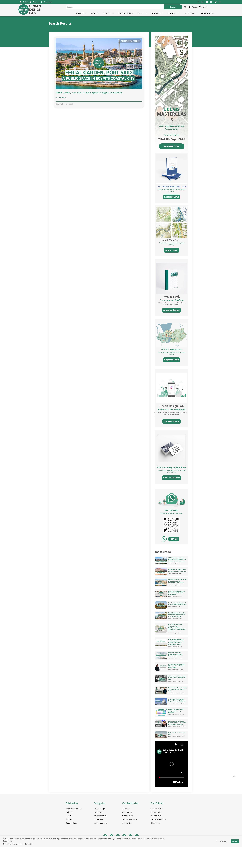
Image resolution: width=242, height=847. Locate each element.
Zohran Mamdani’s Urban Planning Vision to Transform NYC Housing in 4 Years (177, 722)
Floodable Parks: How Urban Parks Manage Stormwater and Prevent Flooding (177, 614)
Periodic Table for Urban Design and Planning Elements (175, 710)
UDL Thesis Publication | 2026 (171, 186)
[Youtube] (207, 2)
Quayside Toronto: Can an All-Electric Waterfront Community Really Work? (177, 581)
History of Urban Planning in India (177, 733)
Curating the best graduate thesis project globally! (171, 353)
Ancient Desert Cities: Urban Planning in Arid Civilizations (177, 570)
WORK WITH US (207, 13)
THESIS (93, 13)
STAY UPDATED (171, 510)
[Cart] (185, 7)
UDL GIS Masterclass (171, 349)
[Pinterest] (211, 2)
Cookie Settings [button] (221, 841)
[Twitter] (216, 2)
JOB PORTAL (189, 13)
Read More (7, 841)
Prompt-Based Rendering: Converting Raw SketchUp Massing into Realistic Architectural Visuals (176, 641)
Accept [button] (234, 841)
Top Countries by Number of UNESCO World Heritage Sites (177, 603)
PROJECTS (79, 13)
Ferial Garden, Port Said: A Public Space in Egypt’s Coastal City (89, 92)
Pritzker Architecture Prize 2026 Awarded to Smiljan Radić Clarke (176, 665)
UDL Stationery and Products (171, 467)
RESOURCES (156, 13)
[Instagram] (202, 2)
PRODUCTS (172, 13)
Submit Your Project (171, 240)
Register (194, 7)
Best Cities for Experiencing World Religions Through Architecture (176, 592)
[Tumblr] (220, 2)
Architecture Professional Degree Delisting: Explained (176, 700)
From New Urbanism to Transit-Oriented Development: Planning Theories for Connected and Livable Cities (176, 628)
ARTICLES (107, 13)
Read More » (61, 98)
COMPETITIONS (124, 13)
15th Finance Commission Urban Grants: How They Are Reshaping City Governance (177, 559)
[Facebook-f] (198, 2)
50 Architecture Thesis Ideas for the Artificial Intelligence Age (177, 677)
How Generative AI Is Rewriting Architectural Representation (175, 654)
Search (173, 7)
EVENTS (141, 13)
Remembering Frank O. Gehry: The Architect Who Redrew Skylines (177, 689)
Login (204, 7)
